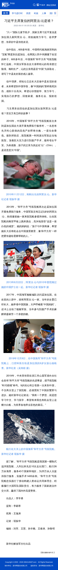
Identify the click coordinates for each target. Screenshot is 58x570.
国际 (52, 13)
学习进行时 (17, 13)
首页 (5, 13)
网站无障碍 (51, 5)
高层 (28, 13)
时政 (36, 13)
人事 (44, 13)
